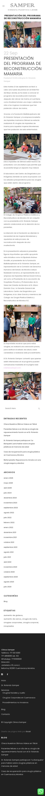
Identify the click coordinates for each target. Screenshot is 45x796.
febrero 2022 (9, 522)
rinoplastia (9, 626)
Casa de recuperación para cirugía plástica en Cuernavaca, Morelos (21, 773)
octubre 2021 (9, 542)
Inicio (3, 680)
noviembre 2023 (10, 503)
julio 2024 (8, 493)
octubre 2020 (9, 572)
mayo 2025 (8, 483)
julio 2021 (7, 557)
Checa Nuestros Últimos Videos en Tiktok (20, 424)
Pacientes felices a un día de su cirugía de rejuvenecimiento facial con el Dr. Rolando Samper (21, 432)
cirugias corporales (13, 622)
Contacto (5, 714)
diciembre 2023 (10, 498)
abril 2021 (7, 562)
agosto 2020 (9, 582)
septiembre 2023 (11, 507)
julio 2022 (7, 517)
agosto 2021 (9, 552)
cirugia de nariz (29, 619)
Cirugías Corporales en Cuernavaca (18, 697)
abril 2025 (8, 488)
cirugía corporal (30, 622)
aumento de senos (12, 619)
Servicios (5, 690)
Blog (21, 78)
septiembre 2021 (10, 547)
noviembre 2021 (10, 537)
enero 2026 (8, 478)
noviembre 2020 (10, 567)
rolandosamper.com (12, 368)
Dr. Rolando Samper (10, 685)
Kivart (28, 731)
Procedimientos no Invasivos (15, 702)
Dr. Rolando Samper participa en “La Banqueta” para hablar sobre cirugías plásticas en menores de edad (19, 443)
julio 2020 (7, 587)
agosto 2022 (9, 512)
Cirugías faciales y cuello (13, 693)
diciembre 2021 (10, 532)
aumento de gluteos (13, 615)
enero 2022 (8, 527)
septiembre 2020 (11, 577)
